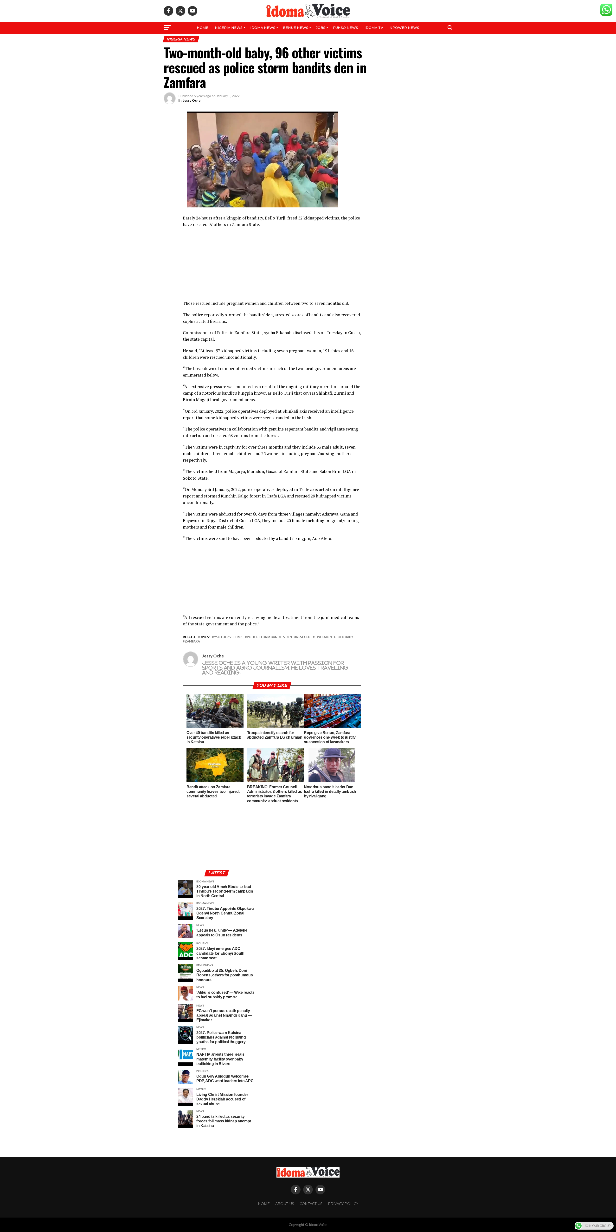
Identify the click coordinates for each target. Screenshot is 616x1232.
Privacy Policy (343, 1204)
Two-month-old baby (334, 637)
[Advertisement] (272, 266)
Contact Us (311, 1204)
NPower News (404, 28)
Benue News (295, 28)
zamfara (192, 641)
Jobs (320, 28)
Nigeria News (229, 28)
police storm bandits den (269, 637)
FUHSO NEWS (345, 28)
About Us (284, 1204)
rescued (303, 637)
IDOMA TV (374, 28)
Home (202, 28)
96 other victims (228, 637)
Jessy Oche (191, 100)
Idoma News (262, 28)
